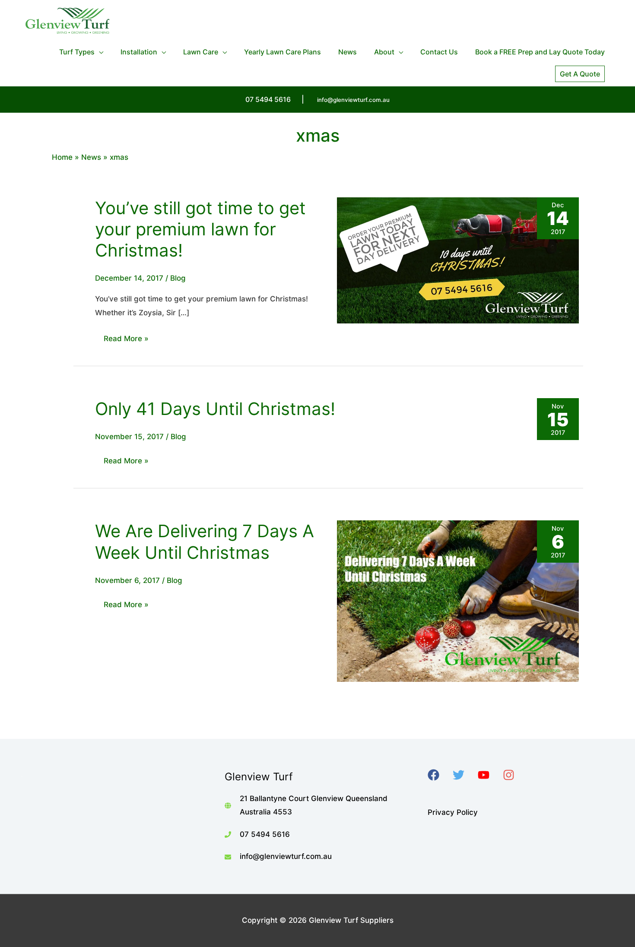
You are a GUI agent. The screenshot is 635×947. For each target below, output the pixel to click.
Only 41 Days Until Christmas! (215, 408)
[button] (580, 74)
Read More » (126, 340)
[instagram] (514, 775)
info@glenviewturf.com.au (353, 99)
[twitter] (464, 775)
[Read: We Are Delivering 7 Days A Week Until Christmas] (458, 600)
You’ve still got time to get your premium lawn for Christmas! (200, 229)
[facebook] (439, 775)
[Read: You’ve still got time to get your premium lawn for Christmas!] (458, 260)
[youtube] (489, 775)
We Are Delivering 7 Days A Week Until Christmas (204, 541)
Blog (178, 278)
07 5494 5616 (265, 834)
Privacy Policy (453, 812)
